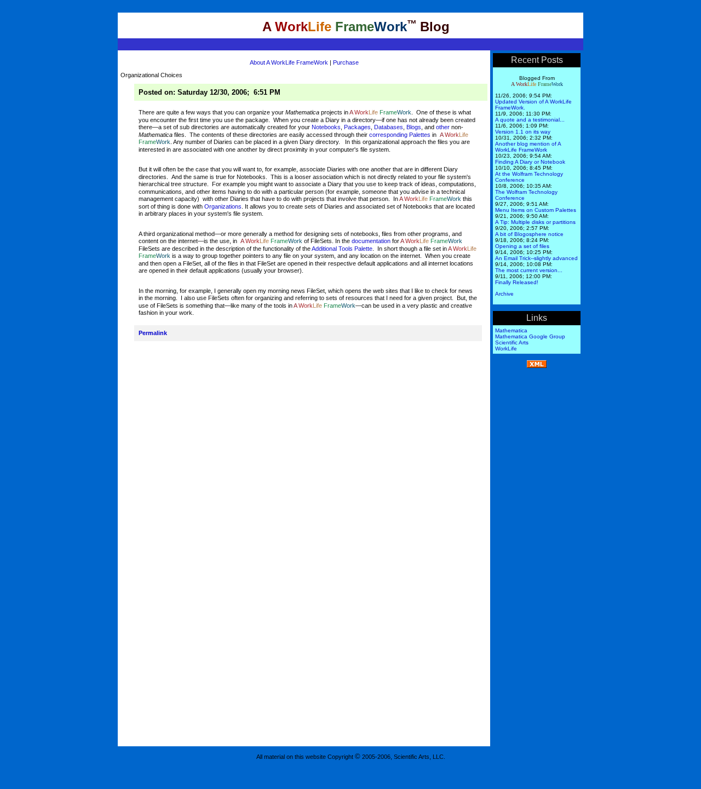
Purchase (345, 62)
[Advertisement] (537, 540)
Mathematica (511, 330)
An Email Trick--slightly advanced (536, 258)
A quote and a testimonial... (530, 120)
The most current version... (528, 270)
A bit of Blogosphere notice (529, 234)
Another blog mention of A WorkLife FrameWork (528, 147)
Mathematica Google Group (530, 336)
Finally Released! (516, 282)
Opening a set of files (522, 246)
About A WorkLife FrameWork (289, 62)
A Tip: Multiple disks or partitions (535, 222)
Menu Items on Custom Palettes (535, 210)
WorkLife (506, 348)
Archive (504, 294)
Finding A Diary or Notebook (530, 162)
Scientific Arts (511, 342)
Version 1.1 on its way (522, 132)
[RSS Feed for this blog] (537, 365)
